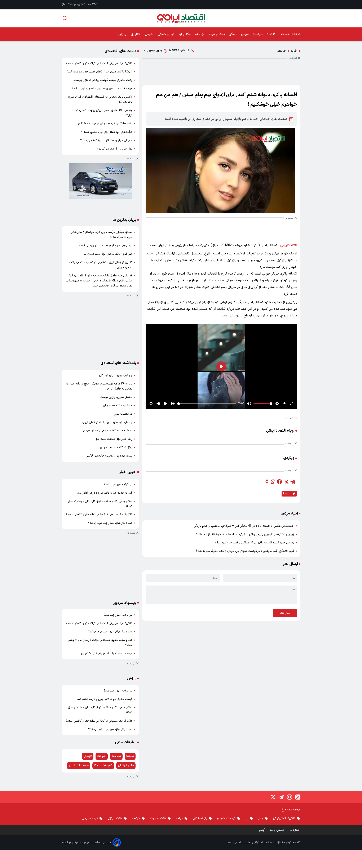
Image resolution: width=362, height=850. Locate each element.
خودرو (149, 34)
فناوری (136, 34)
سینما (286, 493)
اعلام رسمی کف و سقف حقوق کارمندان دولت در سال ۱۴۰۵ (100, 503)
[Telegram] (281, 797)
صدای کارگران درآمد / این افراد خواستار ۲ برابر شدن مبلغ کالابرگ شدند (101, 234)
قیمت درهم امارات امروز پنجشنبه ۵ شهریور (105, 653)
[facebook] (279, 481)
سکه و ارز (184, 34)
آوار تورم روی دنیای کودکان (115, 375)
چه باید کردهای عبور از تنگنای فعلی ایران (107, 422)
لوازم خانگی (166, 34)
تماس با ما (277, 830)
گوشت (136, 818)
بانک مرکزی (115, 818)
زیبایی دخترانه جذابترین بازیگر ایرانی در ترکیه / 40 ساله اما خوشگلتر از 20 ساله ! (245, 534)
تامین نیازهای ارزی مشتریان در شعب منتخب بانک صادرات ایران (100, 265)
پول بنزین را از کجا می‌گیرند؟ (114, 149)
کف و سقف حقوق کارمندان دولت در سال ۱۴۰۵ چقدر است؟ (100, 642)
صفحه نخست (290, 34)
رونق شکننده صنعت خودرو (116, 447)
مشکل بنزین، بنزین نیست (116, 397)
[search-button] (65, 18)
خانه (294, 50)
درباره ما (295, 830)
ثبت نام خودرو (226, 818)
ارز (247, 818)
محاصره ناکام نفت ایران (117, 405)
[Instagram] (289, 797)
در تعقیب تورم (123, 414)
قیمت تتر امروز (79, 765)
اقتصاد (272, 34)
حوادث (101, 756)
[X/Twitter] (272, 797)
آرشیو (262, 830)
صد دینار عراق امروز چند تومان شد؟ (110, 523)
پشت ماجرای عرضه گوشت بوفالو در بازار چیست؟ (102, 80)
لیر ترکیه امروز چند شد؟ (118, 484)
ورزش (122, 34)
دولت (179, 818)
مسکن (233, 34)
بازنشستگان (200, 818)
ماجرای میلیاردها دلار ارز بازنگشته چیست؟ (106, 140)
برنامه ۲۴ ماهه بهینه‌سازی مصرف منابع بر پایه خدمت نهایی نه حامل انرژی (99, 386)
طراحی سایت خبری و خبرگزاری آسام (86, 842)
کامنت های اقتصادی (120, 51)
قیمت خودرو (90, 818)
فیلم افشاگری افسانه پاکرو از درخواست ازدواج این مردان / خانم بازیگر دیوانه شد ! (245, 551)
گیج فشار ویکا (103, 765)
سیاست (257, 34)
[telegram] (292, 481)
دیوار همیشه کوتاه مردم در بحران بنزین (107, 430)
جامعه (200, 34)
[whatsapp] (272, 481)
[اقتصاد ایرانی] (180, 18)
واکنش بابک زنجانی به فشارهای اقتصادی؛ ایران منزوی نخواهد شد (99, 99)
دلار (260, 818)
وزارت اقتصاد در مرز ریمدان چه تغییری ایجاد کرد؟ (102, 88)
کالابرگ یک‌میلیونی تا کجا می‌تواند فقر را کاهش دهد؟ (99, 63)
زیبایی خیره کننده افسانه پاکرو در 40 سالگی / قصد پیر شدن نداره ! (254, 542)
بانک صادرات (158, 818)
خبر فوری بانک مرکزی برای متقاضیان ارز (108, 254)
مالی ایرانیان (126, 765)
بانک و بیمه (217, 34)
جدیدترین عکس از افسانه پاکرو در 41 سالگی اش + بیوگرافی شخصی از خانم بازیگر (244, 526)
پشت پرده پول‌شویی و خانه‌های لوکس (108, 456)
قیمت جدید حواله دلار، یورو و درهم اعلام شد (104, 493)
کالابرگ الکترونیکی (284, 818)
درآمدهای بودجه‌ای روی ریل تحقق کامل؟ (106, 132)
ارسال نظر (285, 613)
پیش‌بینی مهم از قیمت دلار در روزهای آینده (105, 245)
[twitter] (286, 481)
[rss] (297, 797)
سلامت (116, 756)
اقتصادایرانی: (288, 245)
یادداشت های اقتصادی (118, 363)
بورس (245, 34)
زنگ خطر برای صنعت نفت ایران (113, 439)
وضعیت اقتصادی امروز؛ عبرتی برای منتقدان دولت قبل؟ (102, 112)
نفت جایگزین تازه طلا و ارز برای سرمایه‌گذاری (105, 123)
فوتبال (88, 756)
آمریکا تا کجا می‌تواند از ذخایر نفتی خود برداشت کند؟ (99, 72)
